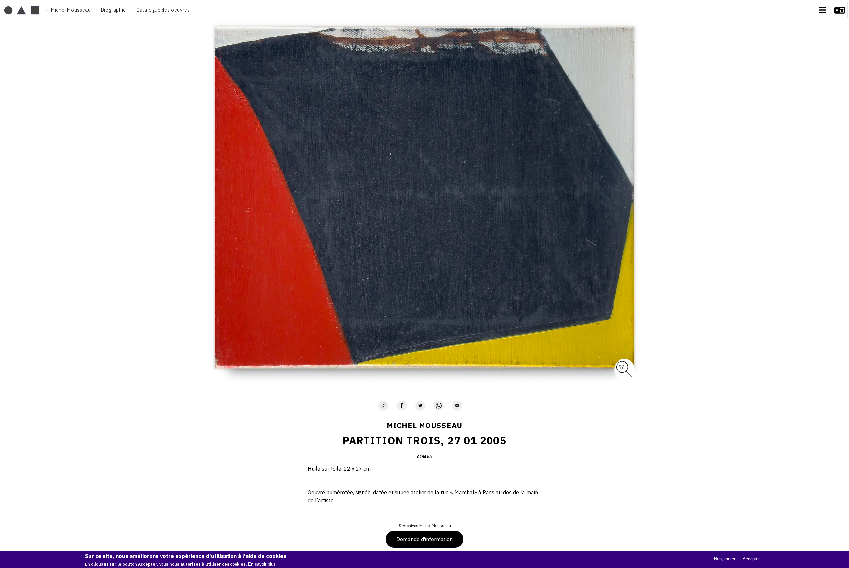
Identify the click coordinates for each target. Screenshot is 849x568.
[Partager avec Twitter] (420, 406)
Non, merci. (725, 558)
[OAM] (21, 10)
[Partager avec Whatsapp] (439, 406)
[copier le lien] (383, 406)
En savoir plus (262, 563)
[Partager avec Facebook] (402, 406)
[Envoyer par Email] (457, 406)
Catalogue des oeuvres (163, 10)
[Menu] (822, 10)
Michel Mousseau (71, 10)
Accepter (751, 558)
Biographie (113, 10)
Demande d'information (424, 539)
